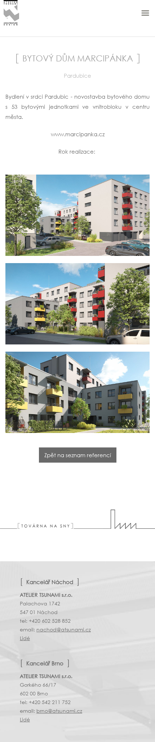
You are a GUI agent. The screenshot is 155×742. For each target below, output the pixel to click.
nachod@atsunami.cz (63, 629)
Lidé (25, 638)
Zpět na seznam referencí (77, 455)
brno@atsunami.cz (59, 710)
